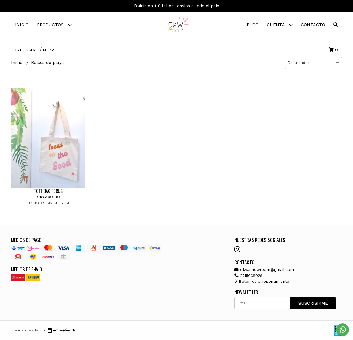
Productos (51, 24)
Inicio (22, 24)
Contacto (313, 24)
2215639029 (251, 275)
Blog (252, 24)
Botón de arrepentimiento (263, 281)
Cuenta (276, 24)
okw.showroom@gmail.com (266, 269)
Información (31, 49)
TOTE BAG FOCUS (48, 191)
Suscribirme (313, 303)
